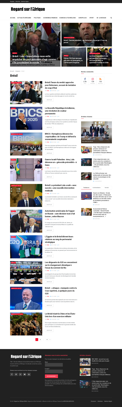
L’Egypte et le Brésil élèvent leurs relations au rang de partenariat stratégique (59, 239)
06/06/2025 (53, 167)
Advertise (17, 1)
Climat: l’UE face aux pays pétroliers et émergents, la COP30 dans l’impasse (73, 60)
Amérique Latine (69, 37)
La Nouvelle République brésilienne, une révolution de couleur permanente (60, 111)
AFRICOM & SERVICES (68, 401)
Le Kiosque (102, 18)
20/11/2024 (53, 219)
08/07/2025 (53, 142)
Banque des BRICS (17, 134)
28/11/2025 (67, 46)
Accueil (12, 18)
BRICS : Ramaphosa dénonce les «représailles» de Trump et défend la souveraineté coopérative (60, 136)
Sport (91, 18)
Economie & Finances (50, 18)
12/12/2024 (53, 193)
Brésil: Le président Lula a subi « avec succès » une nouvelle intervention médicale (60, 188)
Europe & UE (83, 18)
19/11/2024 (53, 270)
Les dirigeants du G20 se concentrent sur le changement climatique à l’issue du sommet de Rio (61, 265)
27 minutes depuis (88, 141)
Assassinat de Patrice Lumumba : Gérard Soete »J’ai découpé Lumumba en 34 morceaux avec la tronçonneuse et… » (102, 212)
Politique (37, 18)
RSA (15, 66)
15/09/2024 (53, 319)
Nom (46, 362)
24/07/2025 (53, 116)
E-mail (47, 368)
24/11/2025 (67, 66)
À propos (12, 1)
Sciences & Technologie (67, 18)
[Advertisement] (80, 9)
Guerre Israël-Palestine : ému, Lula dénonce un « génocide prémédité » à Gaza (61, 162)
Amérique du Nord (17, 314)
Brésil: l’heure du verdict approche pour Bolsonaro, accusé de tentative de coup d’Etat (60, 85)
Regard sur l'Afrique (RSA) (20, 401)
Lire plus (49, 99)
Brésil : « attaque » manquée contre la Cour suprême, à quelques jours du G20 (61, 291)
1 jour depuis (98, 155)
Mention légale (25, 1)
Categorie (17, 71)
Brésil (15, 53)
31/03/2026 (21, 66)
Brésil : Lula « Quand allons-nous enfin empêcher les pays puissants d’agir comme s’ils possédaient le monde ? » (34, 59)
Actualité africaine (24, 18)
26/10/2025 (93, 66)
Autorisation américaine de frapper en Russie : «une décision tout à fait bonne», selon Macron (60, 214)
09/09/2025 (53, 90)
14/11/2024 (53, 296)
